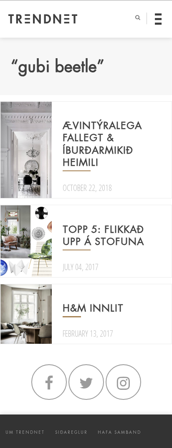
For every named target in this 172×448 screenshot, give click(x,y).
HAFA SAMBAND (119, 432)
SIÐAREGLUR (71, 432)
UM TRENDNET (25, 432)
